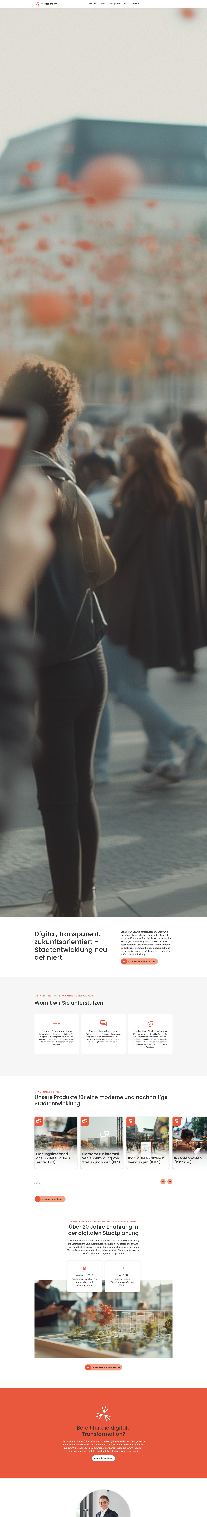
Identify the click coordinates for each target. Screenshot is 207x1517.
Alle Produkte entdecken (52, 1199)
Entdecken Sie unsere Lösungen (141, 961)
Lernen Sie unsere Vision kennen (106, 1367)
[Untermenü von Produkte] (96, 3)
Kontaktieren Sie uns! (103, 1458)
